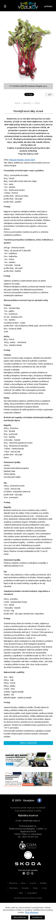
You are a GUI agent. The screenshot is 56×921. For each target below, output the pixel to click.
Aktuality (27, 103)
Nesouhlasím (20, 917)
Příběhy (43, 883)
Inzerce (33, 883)
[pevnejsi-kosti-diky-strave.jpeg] (29, 48)
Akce (23, 883)
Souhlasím (37, 917)
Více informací (32, 912)
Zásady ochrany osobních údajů (28, 898)
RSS (21, 893)
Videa (35, 888)
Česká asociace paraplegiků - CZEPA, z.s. (28, 829)
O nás (44, 888)
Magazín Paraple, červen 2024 (22, 160)
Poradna (25, 888)
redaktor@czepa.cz (31, 821)
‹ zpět (49, 95)
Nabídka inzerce (28, 815)
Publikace (13, 888)
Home (17, 103)
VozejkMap (32, 893)
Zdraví (37, 103)
